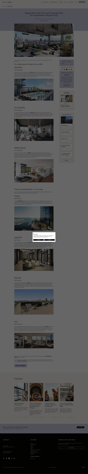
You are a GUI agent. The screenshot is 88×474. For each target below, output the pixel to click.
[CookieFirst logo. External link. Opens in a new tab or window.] (33, 233)
